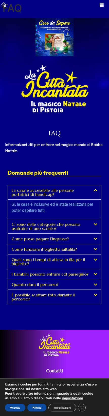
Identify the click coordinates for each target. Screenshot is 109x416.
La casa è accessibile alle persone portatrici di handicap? (43, 192)
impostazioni (72, 398)
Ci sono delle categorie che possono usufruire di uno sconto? (46, 226)
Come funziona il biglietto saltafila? (44, 249)
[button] (54, 192)
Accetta (15, 408)
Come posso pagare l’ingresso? (40, 238)
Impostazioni (62, 408)
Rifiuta (36, 408)
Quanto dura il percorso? (35, 284)
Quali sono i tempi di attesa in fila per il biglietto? (48, 261)
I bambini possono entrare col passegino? (50, 274)
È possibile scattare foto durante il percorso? (43, 296)
